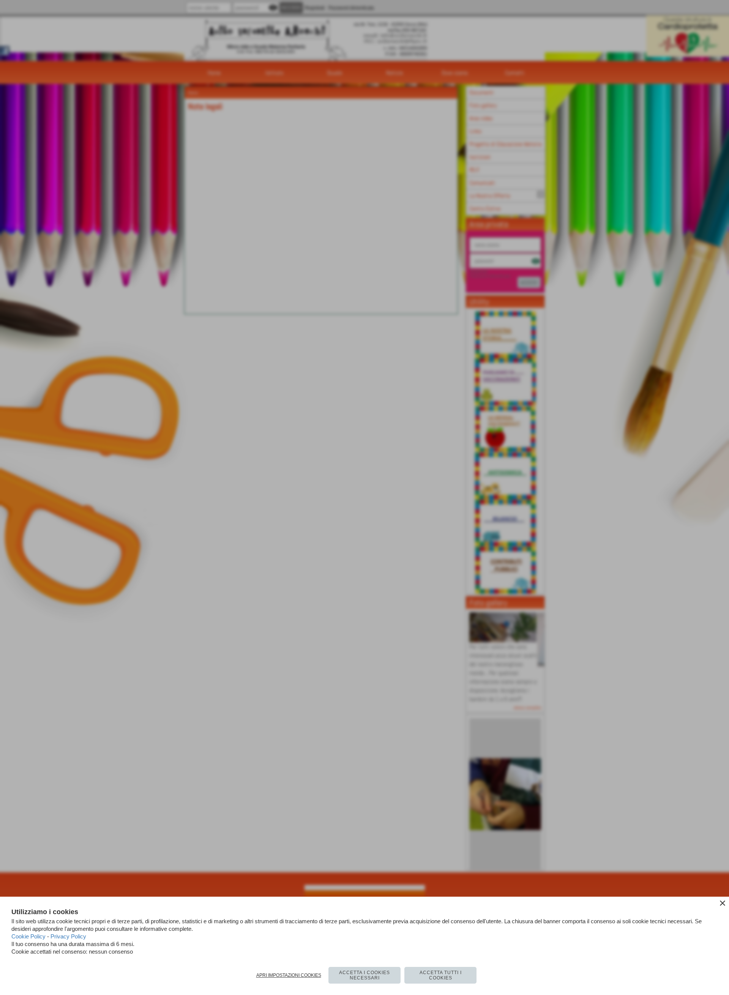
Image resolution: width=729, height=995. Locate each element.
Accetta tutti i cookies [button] (441, 975)
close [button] (722, 903)
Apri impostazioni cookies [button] (288, 975)
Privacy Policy (68, 936)
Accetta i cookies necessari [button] (364, 975)
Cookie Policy (28, 936)
